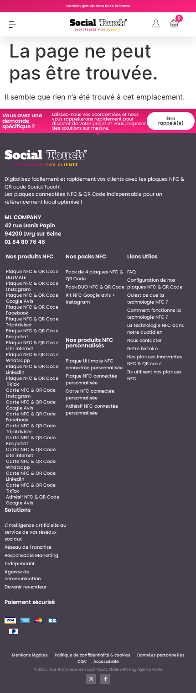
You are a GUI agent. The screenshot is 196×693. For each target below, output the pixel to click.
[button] (12, 24)
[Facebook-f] (105, 679)
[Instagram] (91, 679)
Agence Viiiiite (149, 669)
